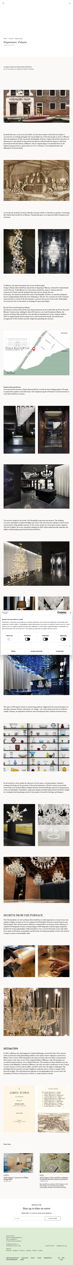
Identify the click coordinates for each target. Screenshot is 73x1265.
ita (59, 1257)
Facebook (8, 1250)
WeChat (34, 1250)
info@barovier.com (62, 1245)
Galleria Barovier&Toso (12, 1257)
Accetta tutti (59, 651)
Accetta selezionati (36, 651)
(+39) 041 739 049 (49, 1245)
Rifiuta (13, 651)
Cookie (39, 1257)
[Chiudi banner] (70, 612)
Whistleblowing (48, 1257)
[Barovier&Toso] (36, 4)
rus (63, 1257)
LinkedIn (28, 1250)
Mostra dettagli (63, 645)
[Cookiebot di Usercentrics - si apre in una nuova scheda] (58, 612)
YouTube (40, 1250)
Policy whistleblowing (11, 1259)
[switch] (27, 639)
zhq (61, 1259)
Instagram (15, 1250)
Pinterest (22, 1250)
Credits (22, 1259)
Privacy (33, 1257)
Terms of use (24, 1257)
